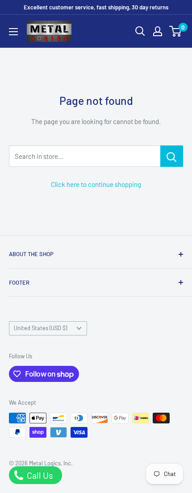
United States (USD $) (40, 327)
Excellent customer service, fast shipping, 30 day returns (96, 7)
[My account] (157, 31)
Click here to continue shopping (96, 184)
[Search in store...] (171, 156)
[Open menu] (13, 31)
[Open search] (140, 31)
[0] (175, 31)
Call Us (39, 475)
